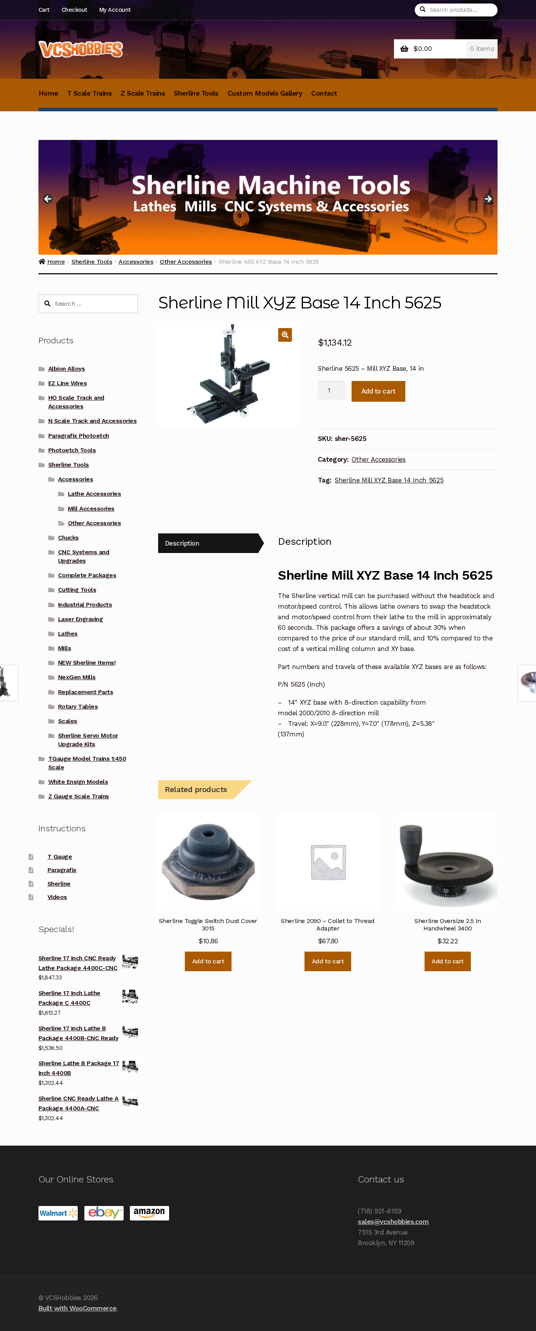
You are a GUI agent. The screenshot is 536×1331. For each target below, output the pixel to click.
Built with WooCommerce (77, 1308)
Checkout (74, 9)
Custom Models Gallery (265, 93)
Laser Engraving (80, 619)
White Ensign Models (78, 781)
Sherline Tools (196, 93)
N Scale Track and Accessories (92, 420)
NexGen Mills (77, 677)
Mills (64, 648)
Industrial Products (85, 604)
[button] (285, 335)
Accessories (75, 479)
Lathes (68, 633)
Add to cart (378, 391)
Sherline (59, 883)
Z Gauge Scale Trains (78, 796)
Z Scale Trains (142, 93)
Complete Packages (87, 575)
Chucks (68, 537)
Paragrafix (62, 870)
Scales (67, 721)
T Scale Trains (89, 93)
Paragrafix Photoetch (78, 435)
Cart (43, 9)
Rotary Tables (78, 706)
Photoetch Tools (72, 450)
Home (48, 93)
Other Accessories (378, 459)
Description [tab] (182, 543)
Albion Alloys (66, 368)
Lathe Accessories (94, 493)
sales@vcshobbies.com (393, 1222)
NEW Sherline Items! (87, 662)
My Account (115, 9)
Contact (324, 93)
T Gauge (59, 856)
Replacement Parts (85, 692)
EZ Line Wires (67, 383)
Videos (57, 897)
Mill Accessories (91, 508)
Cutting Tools (77, 589)
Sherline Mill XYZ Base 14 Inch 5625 (389, 480)
